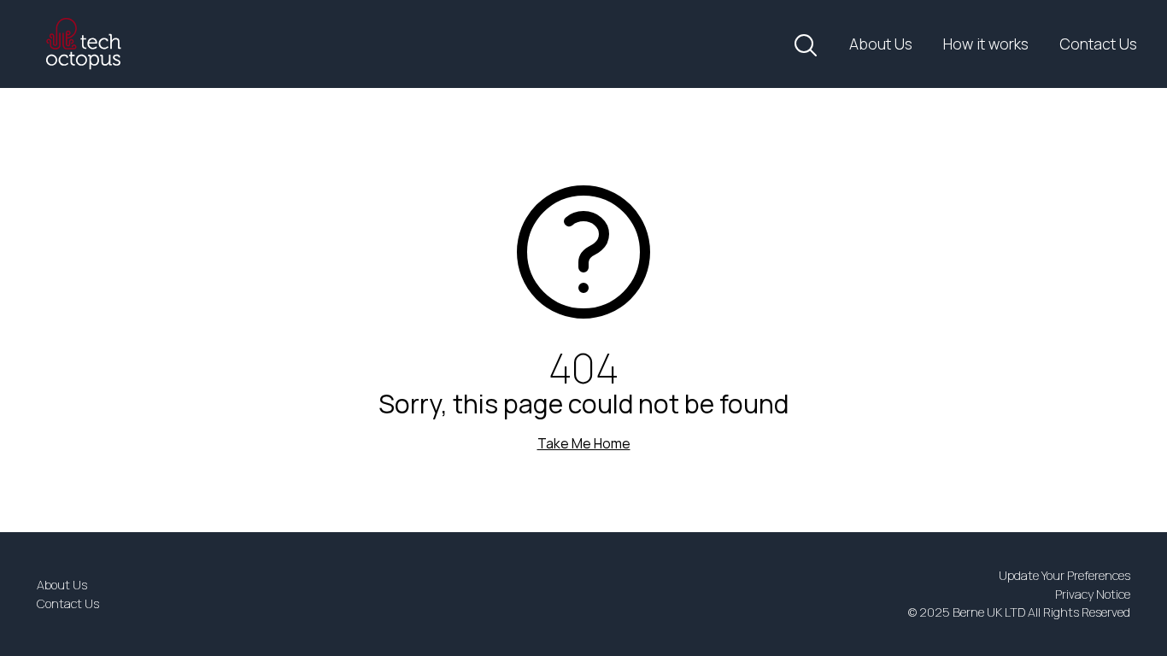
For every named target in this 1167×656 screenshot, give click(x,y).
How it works (986, 43)
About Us (880, 43)
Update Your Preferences (1064, 575)
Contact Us (1098, 43)
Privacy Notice (1092, 594)
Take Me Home (583, 443)
